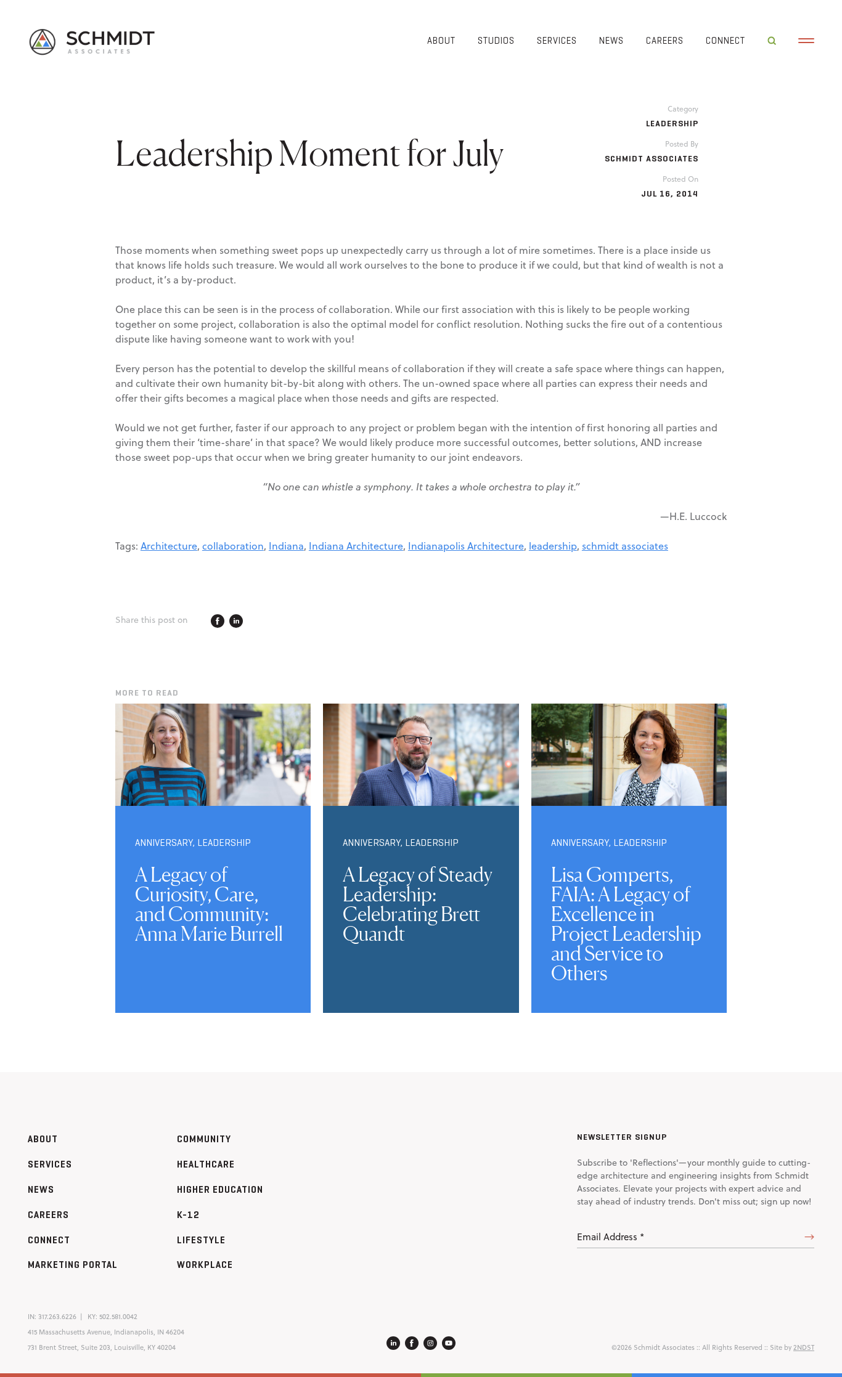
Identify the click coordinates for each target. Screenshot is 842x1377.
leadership (553, 546)
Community (204, 1139)
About (441, 40)
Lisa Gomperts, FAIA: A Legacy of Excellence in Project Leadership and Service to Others (626, 924)
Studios (496, 40)
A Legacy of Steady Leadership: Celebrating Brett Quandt (418, 904)
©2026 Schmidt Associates (653, 1347)
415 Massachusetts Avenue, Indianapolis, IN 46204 (106, 1332)
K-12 (188, 1215)
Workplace (205, 1264)
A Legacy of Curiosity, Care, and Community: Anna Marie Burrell (209, 904)
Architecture (169, 546)
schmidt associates (625, 546)
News (611, 40)
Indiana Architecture (356, 546)
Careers (665, 40)
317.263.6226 (57, 1317)
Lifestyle (201, 1240)
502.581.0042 (118, 1317)
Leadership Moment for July (309, 153)
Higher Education (220, 1189)
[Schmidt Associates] (91, 41)
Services (557, 40)
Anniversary (164, 842)
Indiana (286, 546)
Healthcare (206, 1164)
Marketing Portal (73, 1264)
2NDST (803, 1347)
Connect (725, 40)
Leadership (672, 123)
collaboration (233, 546)
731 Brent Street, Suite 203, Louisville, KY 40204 (102, 1347)
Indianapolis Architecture (466, 546)
